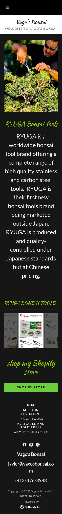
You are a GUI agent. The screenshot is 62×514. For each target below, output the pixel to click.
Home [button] (31, 405)
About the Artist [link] (31, 432)
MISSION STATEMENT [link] (31, 411)
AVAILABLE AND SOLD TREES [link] (31, 425)
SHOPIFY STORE (31, 387)
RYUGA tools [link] (31, 418)
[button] (7, 7)
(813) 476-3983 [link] (31, 480)
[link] (31, 22)
